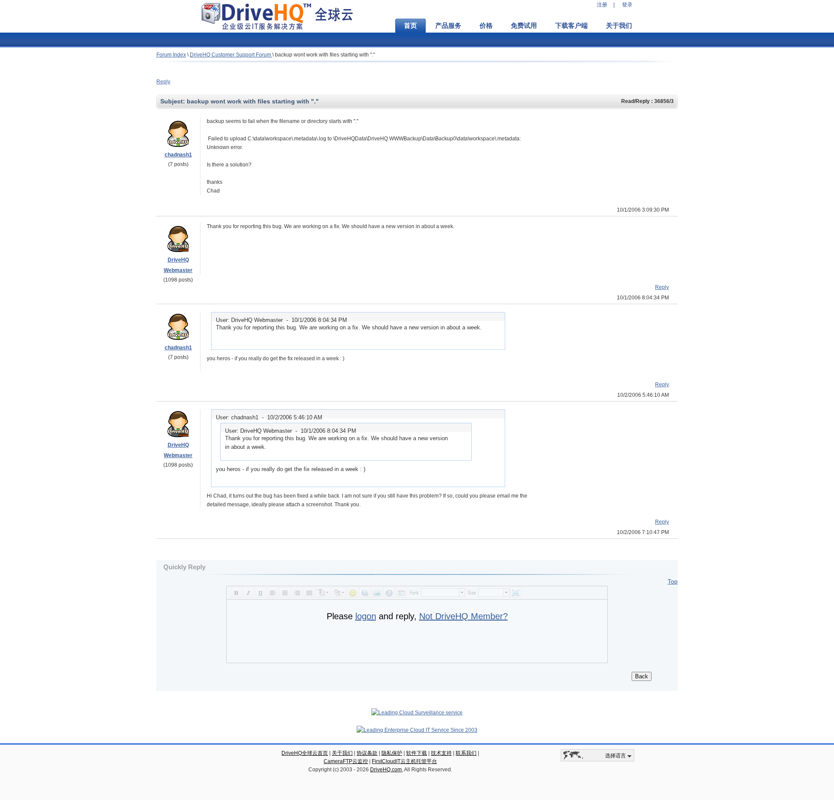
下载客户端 (571, 25)
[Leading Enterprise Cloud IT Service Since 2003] (417, 730)
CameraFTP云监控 (346, 761)
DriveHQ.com (386, 770)
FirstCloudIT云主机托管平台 (404, 761)
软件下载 (416, 753)
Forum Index (171, 55)
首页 (410, 25)
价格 (486, 25)
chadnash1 (178, 155)
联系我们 (466, 753)
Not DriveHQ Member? (463, 616)
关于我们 (619, 25)
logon (365, 616)
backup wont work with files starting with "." (325, 55)
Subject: (173, 101)
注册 (602, 5)
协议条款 (367, 753)
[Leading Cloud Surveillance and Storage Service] (417, 713)
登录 (627, 5)
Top (673, 581)
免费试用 (524, 25)
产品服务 (448, 25)
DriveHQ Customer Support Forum (231, 55)
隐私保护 (391, 753)
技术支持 (441, 753)
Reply (163, 82)
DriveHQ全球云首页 (304, 753)
